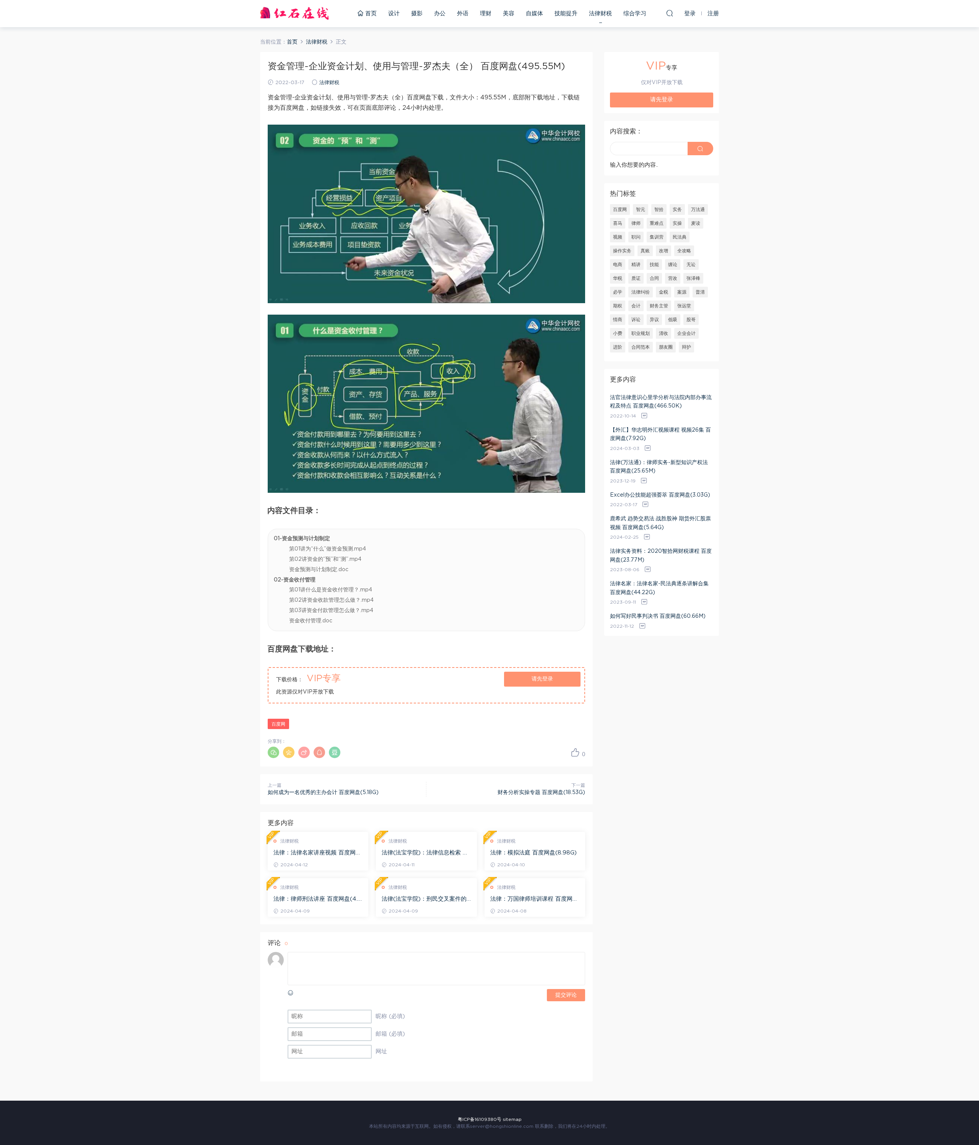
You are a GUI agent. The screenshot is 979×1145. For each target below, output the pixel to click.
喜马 (617, 223)
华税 (617, 278)
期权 (617, 306)
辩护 (686, 347)
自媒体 (534, 13)
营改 (672, 278)
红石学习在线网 (294, 13)
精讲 (636, 264)
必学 (617, 292)
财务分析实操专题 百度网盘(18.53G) (541, 792)
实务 (677, 209)
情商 (617, 319)
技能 (654, 264)
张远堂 (684, 306)
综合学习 (634, 13)
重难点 (657, 223)
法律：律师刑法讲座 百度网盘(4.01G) (317, 899)
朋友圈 (666, 347)
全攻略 (684, 250)
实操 (677, 223)
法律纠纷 (640, 292)
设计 (394, 13)
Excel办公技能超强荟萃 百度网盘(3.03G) (660, 495)
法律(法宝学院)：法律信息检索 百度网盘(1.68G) (425, 853)
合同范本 (640, 347)
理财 (485, 13)
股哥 (691, 319)
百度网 (278, 724)
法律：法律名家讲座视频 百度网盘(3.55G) (317, 853)
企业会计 (686, 333)
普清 (700, 292)
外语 (462, 13)
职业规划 (640, 333)
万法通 (698, 209)
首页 (370, 13)
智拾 (659, 209)
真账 (645, 250)
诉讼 (636, 319)
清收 (663, 333)
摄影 (417, 13)
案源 (681, 292)
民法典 (679, 237)
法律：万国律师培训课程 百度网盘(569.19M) (534, 899)
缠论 (672, 264)
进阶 (617, 347)
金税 (663, 292)
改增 (663, 250)
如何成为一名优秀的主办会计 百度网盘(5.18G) (323, 792)
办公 (440, 13)
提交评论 (566, 995)
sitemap (512, 1119)
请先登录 (542, 679)
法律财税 (600, 13)
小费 (617, 333)
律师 (636, 223)
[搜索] (669, 13)
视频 (617, 237)
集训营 (657, 237)
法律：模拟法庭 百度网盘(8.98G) (533, 853)
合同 (654, 278)
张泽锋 (693, 278)
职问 (636, 237)
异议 (654, 319)
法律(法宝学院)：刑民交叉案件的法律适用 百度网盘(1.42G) (424, 899)
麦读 (695, 223)
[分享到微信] (273, 752)
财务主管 (659, 306)
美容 (508, 13)
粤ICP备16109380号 (479, 1119)
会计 (636, 306)
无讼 (691, 264)
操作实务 (622, 250)
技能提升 (566, 13)
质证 (636, 278)
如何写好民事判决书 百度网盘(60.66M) (658, 616)
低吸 (672, 319)
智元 (640, 209)
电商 (617, 264)
